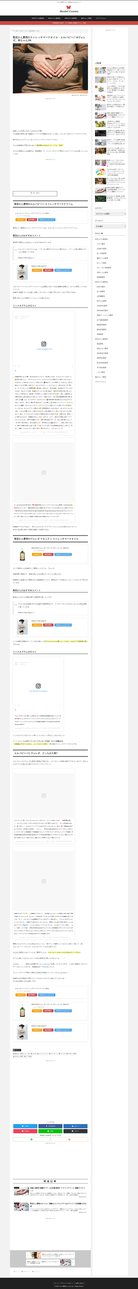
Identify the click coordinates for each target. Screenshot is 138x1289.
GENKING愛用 (102, 306)
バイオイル (46, 964)
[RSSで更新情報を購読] (69, 1139)
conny (21, 937)
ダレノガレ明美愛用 (104, 268)
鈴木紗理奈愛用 (102, 363)
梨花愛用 (100, 344)
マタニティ (18, 1050)
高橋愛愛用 (101, 277)
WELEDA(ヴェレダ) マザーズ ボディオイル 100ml (49, 548)
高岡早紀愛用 (101, 358)
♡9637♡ (21, 520)
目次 (33, 193)
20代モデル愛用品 (101, 239)
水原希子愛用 (101, 249)
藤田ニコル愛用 (102, 258)
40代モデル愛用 (19, 1056)
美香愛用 (100, 334)
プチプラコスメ (100, 382)
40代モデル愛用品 (101, 339)
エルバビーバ (54, 1053)
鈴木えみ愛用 (101, 301)
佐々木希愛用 (101, 253)
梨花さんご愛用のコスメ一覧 (22, 1053)
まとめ (34, 1053)
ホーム (56, 1283)
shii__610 (23, 432)
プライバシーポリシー (67, 1283)
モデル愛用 (29, 1056)
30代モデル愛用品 (101, 282)
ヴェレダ (63, 1053)
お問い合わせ (79, 1283)
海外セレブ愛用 (100, 377)
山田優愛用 (101, 296)
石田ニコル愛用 (102, 272)
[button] (75, 1131)
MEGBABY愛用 (102, 310)
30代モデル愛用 (72, 1053)
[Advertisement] (50, 113)
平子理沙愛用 (101, 367)
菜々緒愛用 (101, 291)
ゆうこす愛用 (101, 263)
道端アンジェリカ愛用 (105, 315)
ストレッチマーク (43, 1053)
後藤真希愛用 (101, 325)
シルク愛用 (101, 372)
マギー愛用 (101, 244)
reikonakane (18, 728)
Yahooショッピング (46, 219)
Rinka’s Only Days (38, 266)
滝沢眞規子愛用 (102, 353)
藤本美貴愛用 (101, 329)
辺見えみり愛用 (102, 349)
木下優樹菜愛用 (102, 320)
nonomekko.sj (20, 841)
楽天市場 (31, 219)
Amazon (20, 219)
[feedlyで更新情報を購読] (31, 1139)
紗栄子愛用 (101, 287)
